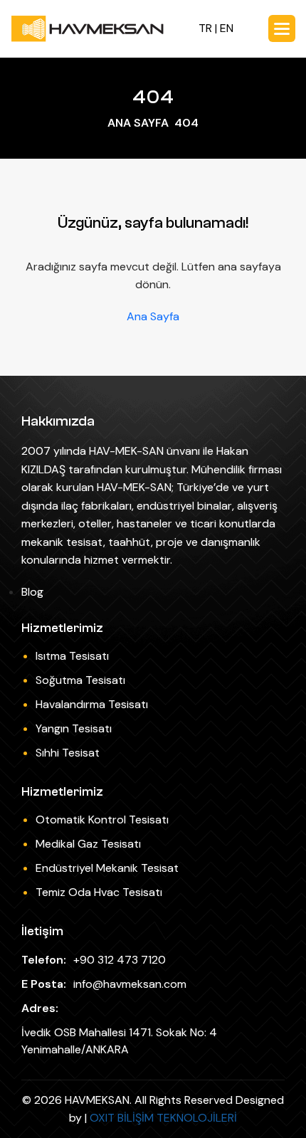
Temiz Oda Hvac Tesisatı (99, 892)
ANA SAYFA (138, 122)
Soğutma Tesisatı (80, 680)
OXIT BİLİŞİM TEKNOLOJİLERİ (163, 1117)
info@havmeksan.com (129, 983)
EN (226, 28)
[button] (281, 28)
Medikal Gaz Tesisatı (88, 843)
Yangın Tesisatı (74, 728)
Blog (32, 591)
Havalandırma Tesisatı (92, 704)
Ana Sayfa (153, 316)
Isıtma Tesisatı (72, 655)
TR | (209, 28)
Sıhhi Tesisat (68, 752)
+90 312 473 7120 (119, 959)
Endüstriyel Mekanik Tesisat (107, 867)
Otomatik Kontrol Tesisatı (102, 819)
